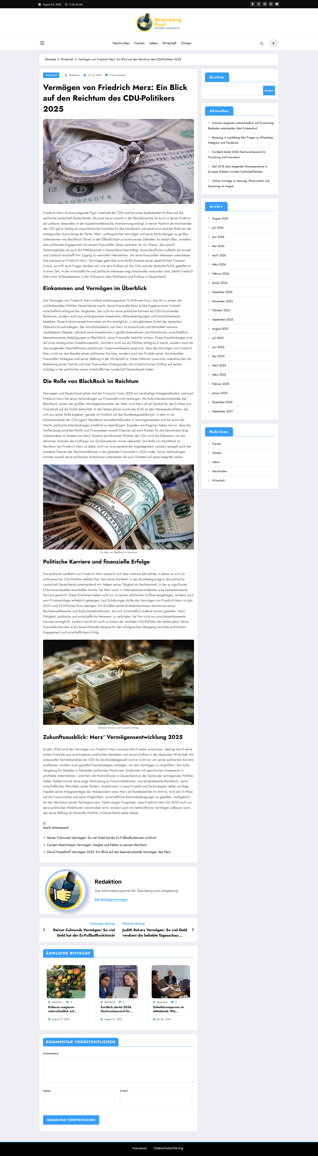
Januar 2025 (219, 393)
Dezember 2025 (222, 292)
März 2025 (219, 374)
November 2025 (222, 301)
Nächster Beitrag (133, 923)
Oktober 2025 (221, 310)
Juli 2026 (218, 228)
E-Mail (124, 1091)
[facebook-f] (252, 4)
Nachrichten (121, 43)
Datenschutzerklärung (168, 1148)
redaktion (74, 75)
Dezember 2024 (222, 402)
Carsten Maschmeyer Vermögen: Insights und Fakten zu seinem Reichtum (97, 845)
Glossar (186, 43)
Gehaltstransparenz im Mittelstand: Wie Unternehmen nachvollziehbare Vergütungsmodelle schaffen (168, 1009)
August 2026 (220, 218)
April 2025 (219, 365)
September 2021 (222, 411)
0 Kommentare (117, 75)
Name (46, 1091)
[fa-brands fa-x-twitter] (259, 4)
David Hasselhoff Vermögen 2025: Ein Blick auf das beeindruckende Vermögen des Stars (109, 852)
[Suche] (261, 43)
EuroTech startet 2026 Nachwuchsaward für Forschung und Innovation (116, 1009)
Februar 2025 (220, 384)
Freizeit (139, 43)
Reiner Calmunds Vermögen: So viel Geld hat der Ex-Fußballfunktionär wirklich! (101, 837)
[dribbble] (265, 4)
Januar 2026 (219, 283)
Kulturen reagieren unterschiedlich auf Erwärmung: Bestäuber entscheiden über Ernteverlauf (64, 1009)
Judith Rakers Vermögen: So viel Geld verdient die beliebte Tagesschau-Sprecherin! (154, 933)
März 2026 (219, 264)
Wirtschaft (169, 43)
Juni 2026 (218, 237)
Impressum (139, 1148)
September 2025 (222, 319)
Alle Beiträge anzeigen (111, 899)
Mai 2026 (218, 246)
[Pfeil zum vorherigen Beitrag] (44, 930)
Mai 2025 (218, 356)
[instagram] (271, 4)
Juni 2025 (218, 347)
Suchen (217, 77)
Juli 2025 (218, 338)
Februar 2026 (220, 273)
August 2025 (220, 329)
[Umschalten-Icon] (42, 43)
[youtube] (277, 4)
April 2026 (219, 255)
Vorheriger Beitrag (102, 923)
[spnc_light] (273, 43)
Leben (153, 43)
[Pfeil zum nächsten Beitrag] (193, 930)
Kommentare (50, 1053)
